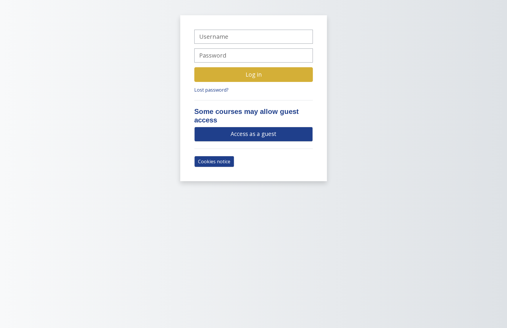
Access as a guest (253, 134)
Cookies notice (214, 161)
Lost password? (211, 90)
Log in (254, 74)
